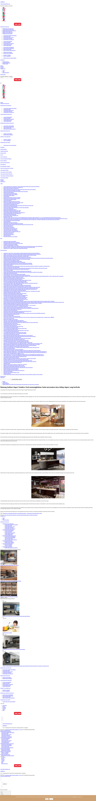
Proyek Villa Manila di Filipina (5, 158)
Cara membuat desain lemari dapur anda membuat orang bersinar (15, 332)
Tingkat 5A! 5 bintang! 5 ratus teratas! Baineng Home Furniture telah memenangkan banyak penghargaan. (22, 254)
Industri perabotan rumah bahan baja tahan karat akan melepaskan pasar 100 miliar (18, 264)
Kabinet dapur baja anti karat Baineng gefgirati (12, 198)
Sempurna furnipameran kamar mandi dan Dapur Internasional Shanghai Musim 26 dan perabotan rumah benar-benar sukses (25, 268)
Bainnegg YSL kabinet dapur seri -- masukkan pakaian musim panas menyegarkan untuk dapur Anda (21, 347)
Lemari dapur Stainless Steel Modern (9, 35)
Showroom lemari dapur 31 (8, 226)
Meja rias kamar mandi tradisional (9, 50)
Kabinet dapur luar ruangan (7, 33)
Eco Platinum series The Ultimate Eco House (11, 260)
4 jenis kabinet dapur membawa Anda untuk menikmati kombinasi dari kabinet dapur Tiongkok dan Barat (22, 350)
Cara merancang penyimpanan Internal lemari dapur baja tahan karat (15, 297)
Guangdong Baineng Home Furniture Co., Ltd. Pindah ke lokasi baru (16, 306)
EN (5, 8)
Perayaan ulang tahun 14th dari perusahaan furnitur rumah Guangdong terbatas (17, 280)
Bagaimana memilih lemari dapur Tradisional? (12, 242)
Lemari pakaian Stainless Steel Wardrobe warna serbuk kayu (14, 212)
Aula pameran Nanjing (4, 170)
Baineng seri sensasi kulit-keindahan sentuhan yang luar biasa (14, 262)
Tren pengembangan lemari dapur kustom (11, 327)
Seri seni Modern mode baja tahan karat (10, 228)
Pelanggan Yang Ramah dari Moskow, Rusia (11, 372)
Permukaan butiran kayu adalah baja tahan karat (12, 231)
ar (4, 15)
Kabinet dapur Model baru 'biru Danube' (11, 319)
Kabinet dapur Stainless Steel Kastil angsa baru (12, 316)
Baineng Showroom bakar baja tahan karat (11, 188)
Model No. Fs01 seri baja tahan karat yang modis (9, 596)
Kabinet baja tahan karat (4, 26)
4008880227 (2, 1)
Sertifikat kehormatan (6, 62)
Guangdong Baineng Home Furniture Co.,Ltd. (13, 729)
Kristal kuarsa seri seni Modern (9, 227)
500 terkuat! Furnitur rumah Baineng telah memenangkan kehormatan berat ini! (17, 311)
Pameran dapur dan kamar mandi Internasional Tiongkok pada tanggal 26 (16, 269)
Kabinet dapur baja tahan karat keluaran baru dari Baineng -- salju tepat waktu (17, 286)
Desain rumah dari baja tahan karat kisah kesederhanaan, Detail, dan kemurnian (17, 307)
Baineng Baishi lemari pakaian (9, 195)
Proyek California (3, 160)
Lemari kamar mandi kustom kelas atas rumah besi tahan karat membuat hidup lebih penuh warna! (21, 288)
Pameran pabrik (5, 63)
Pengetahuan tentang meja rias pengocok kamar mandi (13, 243)
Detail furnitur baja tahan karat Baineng (10, 222)
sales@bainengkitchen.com (5, 3)
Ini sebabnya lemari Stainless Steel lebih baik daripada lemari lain (15, 321)
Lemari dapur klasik (7, 36)
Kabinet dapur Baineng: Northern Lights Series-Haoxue (13, 277)
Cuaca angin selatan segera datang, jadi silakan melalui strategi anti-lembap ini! (17, 271)
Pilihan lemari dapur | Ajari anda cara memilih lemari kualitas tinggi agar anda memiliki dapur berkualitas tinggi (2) (24, 354)
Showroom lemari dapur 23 (8, 225)
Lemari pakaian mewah (7, 44)
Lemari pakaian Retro (7, 45)
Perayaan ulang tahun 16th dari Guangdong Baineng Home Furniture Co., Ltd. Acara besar (20, 305)
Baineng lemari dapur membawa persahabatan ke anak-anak (14, 278)
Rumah (1, 102)
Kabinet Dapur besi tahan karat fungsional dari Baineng (13, 223)
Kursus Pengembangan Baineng (9, 348)
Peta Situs (2, 730)
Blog (3, 71)
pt (4, 14)
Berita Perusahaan (6, 72)
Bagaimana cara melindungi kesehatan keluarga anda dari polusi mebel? (16, 346)
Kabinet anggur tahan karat (7, 31)
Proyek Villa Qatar (3, 156)
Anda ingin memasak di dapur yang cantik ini (12, 203)
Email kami (2, 377)
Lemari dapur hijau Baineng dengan (10, 199)
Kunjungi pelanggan (7, 373)
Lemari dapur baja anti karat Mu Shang (10, 310)
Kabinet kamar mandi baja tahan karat (9, 30)
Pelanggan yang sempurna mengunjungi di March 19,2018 (14, 365)
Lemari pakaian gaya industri (8, 43)
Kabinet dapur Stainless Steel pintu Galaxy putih (12, 210)
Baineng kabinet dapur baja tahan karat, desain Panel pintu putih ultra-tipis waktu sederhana (20, 189)
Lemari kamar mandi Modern (8, 47)
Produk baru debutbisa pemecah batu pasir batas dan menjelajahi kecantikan (17, 259)
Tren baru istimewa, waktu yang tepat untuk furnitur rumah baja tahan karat (17, 275)
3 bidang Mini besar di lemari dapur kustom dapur (12, 337)
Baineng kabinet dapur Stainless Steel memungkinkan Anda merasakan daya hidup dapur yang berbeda (22, 344)
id (4, 21)
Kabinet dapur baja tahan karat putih (10, 214)
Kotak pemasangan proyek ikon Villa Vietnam (12, 220)
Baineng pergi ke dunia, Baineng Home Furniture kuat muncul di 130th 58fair (17, 257)
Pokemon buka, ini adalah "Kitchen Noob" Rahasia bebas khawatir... (16, 248)
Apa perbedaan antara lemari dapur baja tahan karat (13, 362)
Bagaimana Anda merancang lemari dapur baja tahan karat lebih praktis (16, 340)
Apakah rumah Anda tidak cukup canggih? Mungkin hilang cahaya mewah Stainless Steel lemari (21, 283)
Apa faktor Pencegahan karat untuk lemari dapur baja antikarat (14, 296)
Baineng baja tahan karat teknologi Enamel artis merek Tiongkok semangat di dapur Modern (20, 358)
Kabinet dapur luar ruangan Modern (10, 145)
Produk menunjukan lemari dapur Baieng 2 (11, 368)
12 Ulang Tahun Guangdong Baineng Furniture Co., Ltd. (14, 353)
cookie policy (74, 796)
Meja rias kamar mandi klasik (8, 48)
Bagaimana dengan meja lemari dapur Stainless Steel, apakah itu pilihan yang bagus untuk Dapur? (21, 322)
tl (4, 19)
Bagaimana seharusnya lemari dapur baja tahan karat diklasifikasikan (16, 295)
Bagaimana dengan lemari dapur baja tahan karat (12, 324)
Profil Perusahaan (6, 61)
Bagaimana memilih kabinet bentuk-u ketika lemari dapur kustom (15, 293)
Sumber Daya (2, 68)
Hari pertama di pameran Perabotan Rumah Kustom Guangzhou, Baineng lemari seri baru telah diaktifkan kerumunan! (24, 313)
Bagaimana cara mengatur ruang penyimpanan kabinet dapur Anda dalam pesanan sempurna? (20, 361)
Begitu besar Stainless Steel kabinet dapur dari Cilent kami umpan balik (16, 207)
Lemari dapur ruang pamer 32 (9, 232)
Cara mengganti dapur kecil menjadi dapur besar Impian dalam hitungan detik (17, 285)
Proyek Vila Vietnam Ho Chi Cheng (6, 168)
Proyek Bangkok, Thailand (5, 166)
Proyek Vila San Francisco (5, 162)
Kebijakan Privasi (7, 730)
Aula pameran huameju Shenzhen (6, 173)
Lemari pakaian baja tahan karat (8, 29)
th (4, 18)
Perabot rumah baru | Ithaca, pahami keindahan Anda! (13, 284)
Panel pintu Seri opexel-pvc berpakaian (10, 236)
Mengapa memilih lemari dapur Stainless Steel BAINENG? (14, 370)
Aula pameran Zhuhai (4, 177)
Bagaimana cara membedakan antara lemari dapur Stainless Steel (15, 298)
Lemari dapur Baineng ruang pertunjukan (11, 230)
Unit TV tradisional (6, 56)
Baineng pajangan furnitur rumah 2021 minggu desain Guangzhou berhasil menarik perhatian (20, 255)
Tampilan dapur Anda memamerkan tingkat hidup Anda (13, 326)
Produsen (2, 66)
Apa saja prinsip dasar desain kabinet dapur (11, 331)
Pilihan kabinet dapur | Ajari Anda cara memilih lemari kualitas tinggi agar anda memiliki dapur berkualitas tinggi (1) (24, 355)
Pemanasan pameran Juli (8, 216)
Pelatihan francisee (7, 363)
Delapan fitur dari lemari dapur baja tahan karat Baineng (13, 349)
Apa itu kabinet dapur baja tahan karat (10, 325)
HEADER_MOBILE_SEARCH (16, 379)
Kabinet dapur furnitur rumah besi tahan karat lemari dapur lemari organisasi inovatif (18, 224)
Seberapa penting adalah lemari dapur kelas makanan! (13, 279)
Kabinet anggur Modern (7, 52)
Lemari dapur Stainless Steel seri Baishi (10, 194)
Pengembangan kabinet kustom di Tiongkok (11, 357)
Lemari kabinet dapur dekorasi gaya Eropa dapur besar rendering (15, 333)
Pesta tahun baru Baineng (8, 371)
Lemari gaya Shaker (7, 42)
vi (4, 16)
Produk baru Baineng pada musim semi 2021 (11, 314)
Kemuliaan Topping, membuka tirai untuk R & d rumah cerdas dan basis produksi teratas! (19, 247)
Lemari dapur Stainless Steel (9, 208)
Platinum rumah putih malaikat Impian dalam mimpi (13, 261)
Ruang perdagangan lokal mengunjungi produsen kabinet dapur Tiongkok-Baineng (18, 335)
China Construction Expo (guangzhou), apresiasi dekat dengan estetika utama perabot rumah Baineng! (21, 186)
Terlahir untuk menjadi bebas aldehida (10, 273)
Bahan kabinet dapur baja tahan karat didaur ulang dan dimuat (14, 274)
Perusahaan (2, 59)
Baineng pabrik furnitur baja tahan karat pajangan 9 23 (13, 187)
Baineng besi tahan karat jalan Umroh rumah (11, 267)
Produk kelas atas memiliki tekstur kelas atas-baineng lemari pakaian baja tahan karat (18, 205)
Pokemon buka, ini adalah (8, 270)
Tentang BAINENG (7, 221)
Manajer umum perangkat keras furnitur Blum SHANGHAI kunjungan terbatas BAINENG (20, 336)
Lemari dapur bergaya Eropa (8, 37)
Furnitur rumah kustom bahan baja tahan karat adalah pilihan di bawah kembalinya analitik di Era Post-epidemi (23, 272)
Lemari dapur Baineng (7, 200)
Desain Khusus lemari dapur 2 (9, 234)
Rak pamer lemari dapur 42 (8, 233)
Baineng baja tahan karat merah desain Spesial (12, 201)
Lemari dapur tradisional (7, 38)
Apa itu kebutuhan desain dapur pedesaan (11, 329)
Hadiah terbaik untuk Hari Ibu (9, 318)
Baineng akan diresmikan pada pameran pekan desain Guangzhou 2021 (16, 256)
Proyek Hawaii (3, 164)
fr (4, 9)
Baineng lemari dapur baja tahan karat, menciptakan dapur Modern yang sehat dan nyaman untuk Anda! (22, 287)
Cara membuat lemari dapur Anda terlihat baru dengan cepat (14, 339)
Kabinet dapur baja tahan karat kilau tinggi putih (12, 211)
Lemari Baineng (6, 196)
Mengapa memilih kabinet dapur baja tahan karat (12, 213)
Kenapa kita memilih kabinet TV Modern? (11, 245)
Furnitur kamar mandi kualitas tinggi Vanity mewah (9, 565)
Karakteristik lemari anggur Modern (10, 241)
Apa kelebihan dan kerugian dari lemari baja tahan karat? (14, 300)
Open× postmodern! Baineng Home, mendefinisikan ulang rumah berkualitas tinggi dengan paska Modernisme (23, 246)
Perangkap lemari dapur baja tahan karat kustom (12, 292)
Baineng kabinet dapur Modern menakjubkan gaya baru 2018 (14, 366)
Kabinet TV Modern (7, 55)
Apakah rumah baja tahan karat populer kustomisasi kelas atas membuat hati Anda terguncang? (20, 289)
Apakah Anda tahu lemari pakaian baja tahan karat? (13, 309)
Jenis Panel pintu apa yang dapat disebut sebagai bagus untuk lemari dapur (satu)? (18, 360)
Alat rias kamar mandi (7, 49)
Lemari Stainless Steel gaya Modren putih (11, 215)
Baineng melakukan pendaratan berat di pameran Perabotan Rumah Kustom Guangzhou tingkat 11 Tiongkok (23, 303)
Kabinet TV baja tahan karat (8, 32)
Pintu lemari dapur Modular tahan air (10, 209)
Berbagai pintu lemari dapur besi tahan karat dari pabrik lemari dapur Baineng (17, 338)
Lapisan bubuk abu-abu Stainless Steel (10, 204)
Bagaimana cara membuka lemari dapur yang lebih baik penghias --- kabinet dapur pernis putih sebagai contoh (23, 343)
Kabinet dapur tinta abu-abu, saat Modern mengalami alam (14, 312)
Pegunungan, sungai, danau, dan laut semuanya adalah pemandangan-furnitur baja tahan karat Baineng (22, 253)
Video (4, 70)
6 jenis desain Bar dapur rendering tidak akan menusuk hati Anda (15, 356)
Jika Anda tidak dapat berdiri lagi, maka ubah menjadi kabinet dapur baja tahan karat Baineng (20, 345)
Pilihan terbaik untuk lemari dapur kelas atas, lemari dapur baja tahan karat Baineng (18, 367)
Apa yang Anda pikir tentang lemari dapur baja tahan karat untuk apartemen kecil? (18, 342)
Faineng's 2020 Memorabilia (9, 315)
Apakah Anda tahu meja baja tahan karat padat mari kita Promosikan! (16, 191)
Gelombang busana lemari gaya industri (10, 244)
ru (4, 12)
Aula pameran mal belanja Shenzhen (6, 175)
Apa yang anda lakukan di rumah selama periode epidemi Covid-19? (16, 282)
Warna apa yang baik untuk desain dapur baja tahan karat (14, 320)
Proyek (1, 65)
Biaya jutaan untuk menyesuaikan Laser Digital (12, 190)
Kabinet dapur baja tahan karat (8, 28)
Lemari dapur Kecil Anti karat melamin (10, 206)
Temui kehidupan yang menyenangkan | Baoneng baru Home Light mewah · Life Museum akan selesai (22, 291)
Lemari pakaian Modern (7, 41)
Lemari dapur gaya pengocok (8, 39)
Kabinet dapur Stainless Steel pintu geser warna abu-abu (13, 202)
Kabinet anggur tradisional (8, 53)
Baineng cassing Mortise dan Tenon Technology (12, 197)
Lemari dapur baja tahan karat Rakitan (10, 193)
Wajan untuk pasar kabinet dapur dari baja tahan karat (13, 294)
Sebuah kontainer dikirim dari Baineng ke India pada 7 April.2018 (15, 364)
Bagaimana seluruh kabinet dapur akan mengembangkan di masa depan (16, 330)
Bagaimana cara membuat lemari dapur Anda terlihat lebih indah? (15, 281)
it (4, 11)
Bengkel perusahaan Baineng (9, 192)
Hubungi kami (3, 74)
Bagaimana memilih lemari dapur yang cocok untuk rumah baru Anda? (16, 359)
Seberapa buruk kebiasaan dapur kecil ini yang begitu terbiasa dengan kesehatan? (18, 263)
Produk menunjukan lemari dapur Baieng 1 (11, 369)
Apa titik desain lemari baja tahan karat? (11, 323)
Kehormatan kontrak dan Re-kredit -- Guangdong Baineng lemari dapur (16, 341)
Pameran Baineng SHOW (8, 265)
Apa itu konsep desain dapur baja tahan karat (11, 334)
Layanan (2, 67)
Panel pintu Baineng (7, 235)
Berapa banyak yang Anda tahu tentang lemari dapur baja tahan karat (16, 299)
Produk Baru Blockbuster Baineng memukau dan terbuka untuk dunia (16, 304)
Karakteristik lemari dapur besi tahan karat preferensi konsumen (15, 290)
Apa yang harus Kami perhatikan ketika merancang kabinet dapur (15, 328)
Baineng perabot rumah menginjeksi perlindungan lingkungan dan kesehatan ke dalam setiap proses (21, 308)
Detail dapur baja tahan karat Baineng (10, 229)
